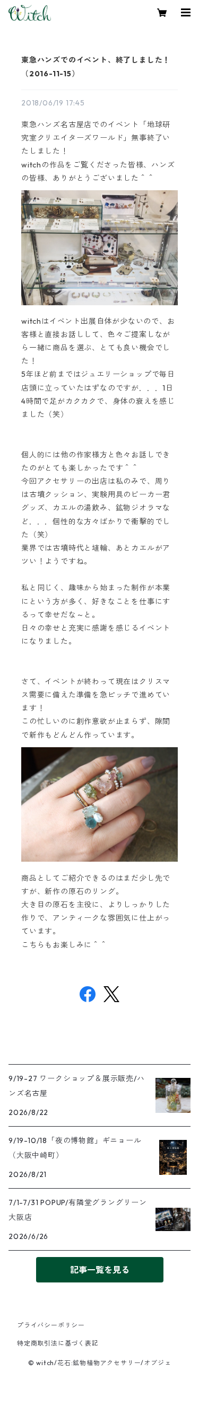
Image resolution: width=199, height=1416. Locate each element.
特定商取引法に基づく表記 (58, 1343)
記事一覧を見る (99, 1269)
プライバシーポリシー (51, 1325)
